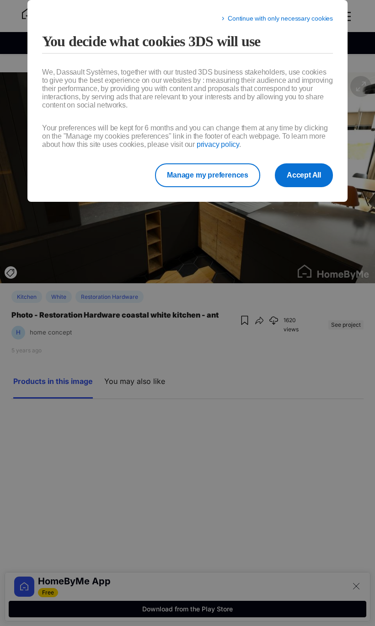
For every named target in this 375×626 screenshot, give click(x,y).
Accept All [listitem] (304, 175)
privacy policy (218, 144)
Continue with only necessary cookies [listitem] (280, 18)
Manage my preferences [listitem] (207, 175)
